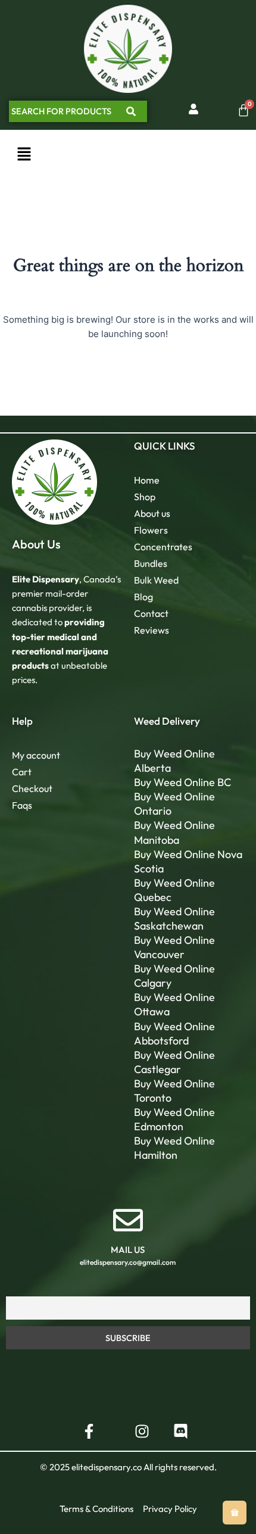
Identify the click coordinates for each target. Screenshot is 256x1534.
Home (147, 480)
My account (36, 755)
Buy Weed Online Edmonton (174, 1119)
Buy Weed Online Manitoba (174, 832)
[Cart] (243, 110)
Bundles (150, 563)
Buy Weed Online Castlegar (174, 1062)
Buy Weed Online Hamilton (174, 1148)
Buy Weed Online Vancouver (174, 947)
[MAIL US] (128, 1220)
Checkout (32, 788)
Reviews (151, 630)
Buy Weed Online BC (182, 782)
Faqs (22, 805)
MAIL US (128, 1249)
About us (152, 513)
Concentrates (163, 547)
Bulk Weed (156, 580)
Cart (22, 772)
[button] (24, 154)
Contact (151, 613)
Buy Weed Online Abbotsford (174, 1033)
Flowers (151, 530)
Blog (143, 597)
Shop (144, 497)
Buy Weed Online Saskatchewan (174, 919)
